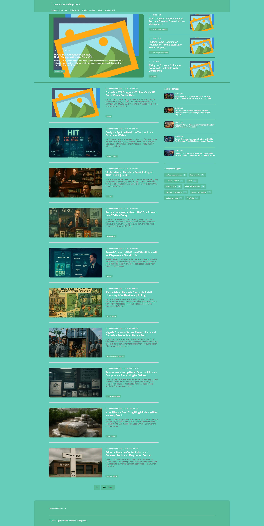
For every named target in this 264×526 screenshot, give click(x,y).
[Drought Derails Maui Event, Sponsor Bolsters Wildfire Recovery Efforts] (169, 126)
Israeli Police (111, 436)
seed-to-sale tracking (200, 192)
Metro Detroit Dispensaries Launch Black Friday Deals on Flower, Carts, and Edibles (193, 97)
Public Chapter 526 (113, 396)
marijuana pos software (59, 10)
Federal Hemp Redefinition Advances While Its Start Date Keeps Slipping (165, 45)
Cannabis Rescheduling (176, 192)
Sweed (109, 276)
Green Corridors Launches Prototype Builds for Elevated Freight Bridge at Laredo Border (194, 140)
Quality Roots (74, 10)
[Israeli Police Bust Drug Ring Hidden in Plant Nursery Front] (75, 422)
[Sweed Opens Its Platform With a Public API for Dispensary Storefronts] (75, 262)
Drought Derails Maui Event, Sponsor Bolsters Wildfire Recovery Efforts (195, 126)
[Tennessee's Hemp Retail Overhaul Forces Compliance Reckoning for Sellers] (75, 382)
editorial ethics (112, 476)
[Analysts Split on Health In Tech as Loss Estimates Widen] (75, 142)
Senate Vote (111, 236)
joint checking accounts (158, 29)
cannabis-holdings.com (77, 521)
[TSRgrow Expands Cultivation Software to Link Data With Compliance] (201, 69)
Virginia (109, 196)
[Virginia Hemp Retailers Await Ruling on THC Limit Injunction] (75, 182)
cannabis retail (110, 10)
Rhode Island (111, 316)
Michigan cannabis (88, 10)
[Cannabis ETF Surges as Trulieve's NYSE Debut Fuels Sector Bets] (75, 103)
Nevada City (59, 71)
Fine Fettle (192, 198)
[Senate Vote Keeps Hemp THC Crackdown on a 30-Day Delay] (75, 222)
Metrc (100, 10)
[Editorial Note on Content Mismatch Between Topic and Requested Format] (75, 462)
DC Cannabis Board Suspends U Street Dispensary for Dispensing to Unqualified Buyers (192, 113)
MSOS (109, 116)
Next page (107, 487)
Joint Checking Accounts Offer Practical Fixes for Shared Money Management (167, 21)
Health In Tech (111, 156)
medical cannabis (174, 198)
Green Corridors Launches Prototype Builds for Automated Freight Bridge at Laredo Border (195, 154)
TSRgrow (153, 76)
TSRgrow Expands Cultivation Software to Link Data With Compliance (165, 68)
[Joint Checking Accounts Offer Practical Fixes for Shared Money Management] (201, 22)
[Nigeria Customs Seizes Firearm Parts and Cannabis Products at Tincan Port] (75, 342)
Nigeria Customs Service (115, 356)
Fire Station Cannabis (194, 186)
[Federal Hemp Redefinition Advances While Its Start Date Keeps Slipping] (201, 46)
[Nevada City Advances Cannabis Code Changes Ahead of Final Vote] (96, 46)
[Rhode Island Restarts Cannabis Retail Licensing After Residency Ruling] (75, 302)
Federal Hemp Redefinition (159, 53)
